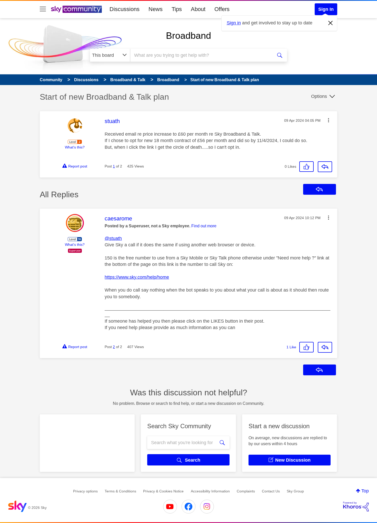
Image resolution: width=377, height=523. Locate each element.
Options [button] (319, 96)
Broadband (188, 35)
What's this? (75, 147)
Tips (177, 9)
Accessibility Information (210, 491)
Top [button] (365, 490)
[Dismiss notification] (330, 23)
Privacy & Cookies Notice (163, 491)
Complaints (246, 491)
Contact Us (271, 491)
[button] (328, 120)
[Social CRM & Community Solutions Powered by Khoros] (356, 506)
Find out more (203, 226)
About (198, 9)
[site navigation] (43, 9)
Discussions (125, 9)
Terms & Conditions (120, 491)
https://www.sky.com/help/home (137, 277)
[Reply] (325, 166)
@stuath (113, 238)
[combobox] (200, 55)
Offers (222, 9)
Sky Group (295, 491)
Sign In (326, 9)
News (155, 9)
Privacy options (85, 491)
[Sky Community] (76, 9)
